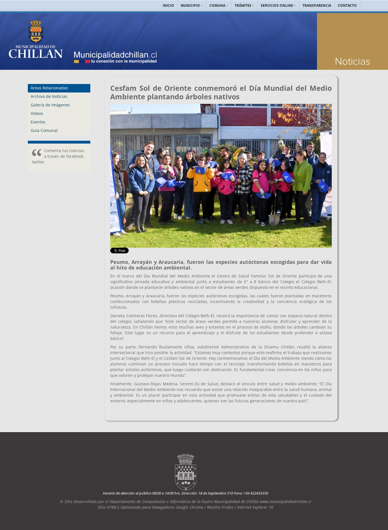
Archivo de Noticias (49, 96)
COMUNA (217, 5)
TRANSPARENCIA (317, 5)
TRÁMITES (243, 5)
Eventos (38, 122)
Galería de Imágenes (50, 105)
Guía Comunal (44, 130)
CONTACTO (347, 5)
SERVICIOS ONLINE (277, 5)
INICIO (168, 5)
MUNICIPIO (190, 5)
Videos (37, 113)
